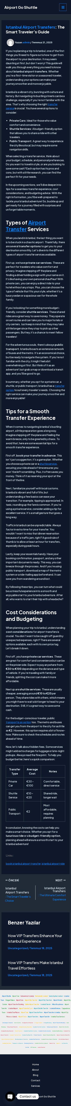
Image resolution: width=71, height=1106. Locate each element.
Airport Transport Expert (7, 1039)
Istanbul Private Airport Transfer (49, 1039)
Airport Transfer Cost (25, 1008)
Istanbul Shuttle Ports (15, 1035)
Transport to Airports (17, 1043)
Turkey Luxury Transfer (52, 1026)
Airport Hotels (57, 1000)
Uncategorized (18, 948)
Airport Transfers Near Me (63, 1035)
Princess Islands (11, 1017)
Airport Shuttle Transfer (41, 1008)
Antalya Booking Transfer (7, 1031)
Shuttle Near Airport (63, 1039)
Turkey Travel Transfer (12, 1026)
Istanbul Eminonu (55, 1008)
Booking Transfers (28, 1043)
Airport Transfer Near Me (49, 1035)
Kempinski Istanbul (41, 996)
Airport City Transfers (45, 1000)
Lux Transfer (65, 1043)
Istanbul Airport (13, 1008)
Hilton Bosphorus (57, 1004)
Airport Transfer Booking (16, 1004)
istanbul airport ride (53, 863)
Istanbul (10, 888)
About (35, 1069)
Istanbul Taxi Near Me (27, 1035)
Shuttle (27, 1047)
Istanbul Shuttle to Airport (41, 1043)
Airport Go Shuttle (20, 7)
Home (35, 1064)
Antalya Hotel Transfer (27, 1022)
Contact (35, 1080)
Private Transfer (38, 1035)
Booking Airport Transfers (21, 1039)
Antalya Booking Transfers (25, 1026)
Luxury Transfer (41, 1047)
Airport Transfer (26, 225)
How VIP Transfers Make (29, 962)
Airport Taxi (15, 996)
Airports (58, 1043)
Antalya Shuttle (38, 1022)
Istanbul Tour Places (13, 1012)
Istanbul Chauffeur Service (30, 1031)
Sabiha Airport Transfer (32, 1004)
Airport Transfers (17, 892)
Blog (35, 1075)
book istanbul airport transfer (23, 863)
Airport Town (22, 1017)
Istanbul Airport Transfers (30, 27)
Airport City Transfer (31, 1000)
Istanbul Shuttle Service (39, 1026)
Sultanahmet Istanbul (27, 996)
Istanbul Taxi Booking (57, 1031)
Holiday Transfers (7, 1043)
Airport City (64, 1012)
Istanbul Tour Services (58, 1017)
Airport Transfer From (36, 1012)
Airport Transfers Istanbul (52, 1012)
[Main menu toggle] (63, 7)
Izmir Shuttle (17, 1022)
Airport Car (52, 1043)
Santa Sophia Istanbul (55, 996)
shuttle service (48, 463)
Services (35, 1086)
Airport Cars (19, 1000)
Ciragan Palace (10, 1000)
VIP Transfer (33, 1047)
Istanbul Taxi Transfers (34, 1039)
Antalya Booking (48, 1022)
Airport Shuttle (6, 996)
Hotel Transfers (19, 1031)
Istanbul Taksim (45, 1004)
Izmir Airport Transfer (7, 1022)
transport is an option (18, 722)
